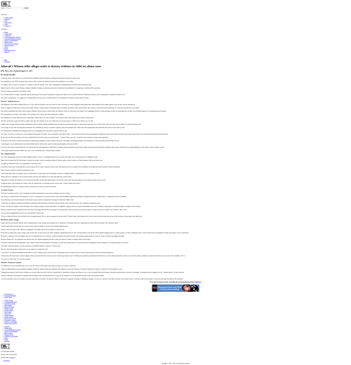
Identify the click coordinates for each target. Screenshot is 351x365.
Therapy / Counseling (10, 322)
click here (198, 282)
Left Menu (4, 29)
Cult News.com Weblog (11, 44)
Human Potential (9, 307)
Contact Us (7, 26)
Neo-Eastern (8, 312)
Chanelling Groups (9, 303)
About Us (7, 19)
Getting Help (8, 34)
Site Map (7, 341)
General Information (10, 295)
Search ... (3, 8)
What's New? (8, 22)
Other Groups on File (10, 323)
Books (6, 48)
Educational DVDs (9, 50)
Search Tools (8, 297)
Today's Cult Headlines (11, 40)
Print (5, 60)
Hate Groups (8, 305)
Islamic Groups (8, 308)
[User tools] (1, 57)
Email (8, 62)
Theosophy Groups (10, 320)
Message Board (8, 45)
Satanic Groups (8, 317)
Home (6, 32)
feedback (12, 357)
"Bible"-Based (8, 300)
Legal (6, 24)
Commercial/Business (10, 302)
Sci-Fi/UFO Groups (10, 318)
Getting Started (8, 17)
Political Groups (9, 315)
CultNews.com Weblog (11, 336)
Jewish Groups (8, 310)
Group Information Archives (12, 37)
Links (6, 47)
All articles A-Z (8, 294)
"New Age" (7, 313)
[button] (8, 14)
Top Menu (4, 14)
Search (26, 8)
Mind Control (8, 42)
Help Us (6, 52)
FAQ (5, 21)
